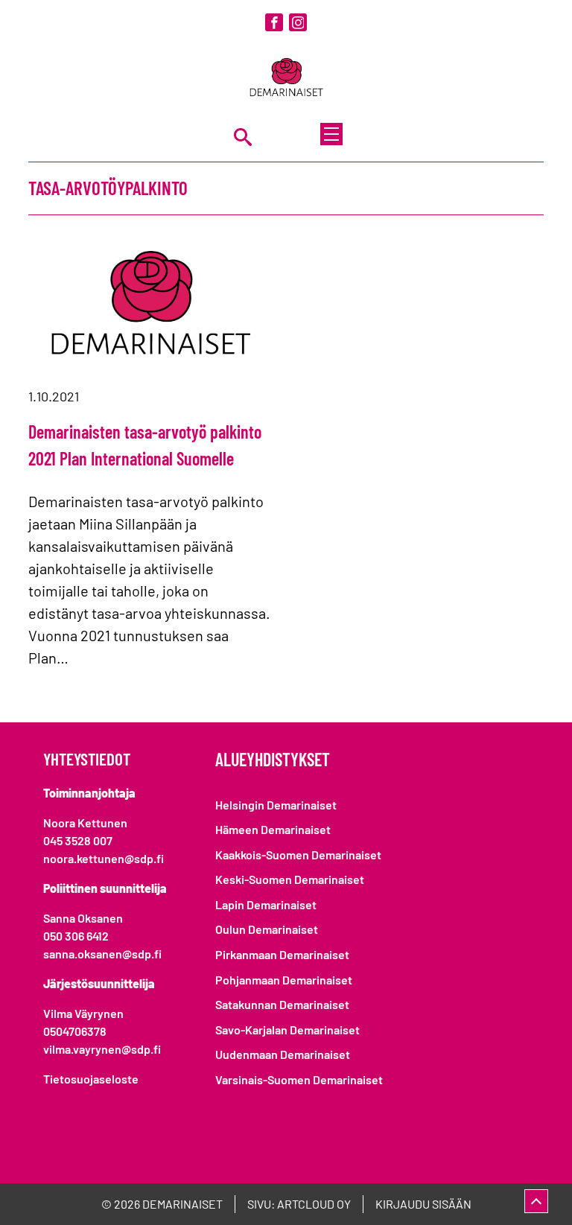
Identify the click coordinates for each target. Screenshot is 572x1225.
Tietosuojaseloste (91, 1079)
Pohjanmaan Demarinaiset (283, 980)
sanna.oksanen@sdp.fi (102, 953)
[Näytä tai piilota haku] (242, 136)
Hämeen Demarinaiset (273, 829)
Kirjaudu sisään (423, 1204)
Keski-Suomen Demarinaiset (289, 879)
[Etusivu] (286, 78)
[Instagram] (298, 22)
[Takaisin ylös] (536, 1201)
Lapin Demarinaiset (266, 904)
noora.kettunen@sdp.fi (103, 858)
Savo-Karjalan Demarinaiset (287, 1029)
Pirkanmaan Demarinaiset (282, 954)
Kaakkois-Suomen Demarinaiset (298, 854)
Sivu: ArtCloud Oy (299, 1204)
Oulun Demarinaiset (266, 929)
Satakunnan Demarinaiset (282, 1004)
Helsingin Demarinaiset (276, 805)
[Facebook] (274, 22)
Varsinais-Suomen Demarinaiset (299, 1079)
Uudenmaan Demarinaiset (282, 1054)
